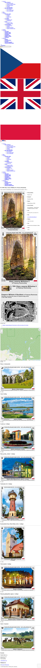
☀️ (0, 47)
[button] (2, 329)
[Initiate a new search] (39, 329)
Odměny (8, 6)
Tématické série (9, 19)
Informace (4, 38)
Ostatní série (9, 20)
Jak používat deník (10, 3)
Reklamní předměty (10, 27)
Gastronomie (9, 16)
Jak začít (4, 1)
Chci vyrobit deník (10, 153)
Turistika (8, 14)
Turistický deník (9, 22)
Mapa (3, 154)
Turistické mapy (9, 25)
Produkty (4, 155)
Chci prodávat (9, 9)
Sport (8, 17)
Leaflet (33, 359)
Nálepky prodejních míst (11, 28)
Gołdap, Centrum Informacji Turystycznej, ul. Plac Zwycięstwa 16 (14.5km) (15, 325)
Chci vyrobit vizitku (10, 10)
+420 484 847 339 (3, 660)
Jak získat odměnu (10, 5)
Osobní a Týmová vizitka (11, 4)
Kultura (8, 15)
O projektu (4, 30)
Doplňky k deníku (10, 23)
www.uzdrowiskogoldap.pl (32, 216)
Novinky (4, 29)
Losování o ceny (9, 7)
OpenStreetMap (38, 359)
